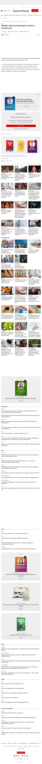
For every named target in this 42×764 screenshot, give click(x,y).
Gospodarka (3, 419)
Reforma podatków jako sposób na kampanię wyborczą (15, 702)
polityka (3, 158)
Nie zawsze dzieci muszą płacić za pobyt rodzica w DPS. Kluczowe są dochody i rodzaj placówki (21, 428)
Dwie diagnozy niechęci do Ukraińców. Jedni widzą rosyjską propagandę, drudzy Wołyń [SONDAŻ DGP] (19, 467)
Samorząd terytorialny (5, 475)
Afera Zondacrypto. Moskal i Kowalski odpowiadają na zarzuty (7, 266)
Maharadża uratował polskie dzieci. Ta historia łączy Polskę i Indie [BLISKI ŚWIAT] (20, 649)
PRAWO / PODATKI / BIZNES (21, 603)
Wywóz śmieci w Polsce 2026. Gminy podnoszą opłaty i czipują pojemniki (19, 477)
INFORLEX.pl (15, 746)
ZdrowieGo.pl (25, 746)
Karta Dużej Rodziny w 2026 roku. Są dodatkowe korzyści (7, 251)
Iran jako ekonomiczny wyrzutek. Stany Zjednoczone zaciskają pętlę (18, 549)
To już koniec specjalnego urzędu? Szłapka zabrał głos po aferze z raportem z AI (20, 488)
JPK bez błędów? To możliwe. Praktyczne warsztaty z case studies (21, 398)
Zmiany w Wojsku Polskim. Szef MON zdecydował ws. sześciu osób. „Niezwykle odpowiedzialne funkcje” (18, 461)
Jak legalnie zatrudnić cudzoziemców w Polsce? (21, 635)
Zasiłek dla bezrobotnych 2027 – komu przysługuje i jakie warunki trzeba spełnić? (20, 266)
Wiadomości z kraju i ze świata (6, 21)
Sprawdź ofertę (21, 125)
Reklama (9, 743)
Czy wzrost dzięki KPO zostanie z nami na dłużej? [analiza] (16, 728)
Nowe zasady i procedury (21, 633)
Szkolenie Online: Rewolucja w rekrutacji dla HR (21, 573)
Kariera (18, 743)
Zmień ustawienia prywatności (33, 743)
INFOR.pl (11, 746)
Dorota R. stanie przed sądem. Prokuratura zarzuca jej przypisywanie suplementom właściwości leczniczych (19, 411)
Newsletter (29, 746)
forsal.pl (32, 7)
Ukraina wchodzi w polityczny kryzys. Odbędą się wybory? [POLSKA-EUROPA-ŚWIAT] (18, 655)
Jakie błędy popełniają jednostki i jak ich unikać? (25, 100)
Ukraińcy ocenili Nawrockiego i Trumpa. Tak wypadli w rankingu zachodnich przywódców (20, 444)
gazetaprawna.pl (20, 746)
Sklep (40, 7)
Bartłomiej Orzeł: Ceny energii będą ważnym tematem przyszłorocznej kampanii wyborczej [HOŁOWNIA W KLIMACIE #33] (19, 667)
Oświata (2, 436)
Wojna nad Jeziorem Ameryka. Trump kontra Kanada (14, 538)
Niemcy (7, 158)
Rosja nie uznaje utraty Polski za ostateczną (12, 713)
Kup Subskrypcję (35, 10)
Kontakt (2, 743)
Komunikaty (14, 743)
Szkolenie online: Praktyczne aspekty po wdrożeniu (25, 103)
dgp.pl (23, 7)
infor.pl (37, 7)
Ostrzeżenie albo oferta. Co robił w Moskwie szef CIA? (14, 433)
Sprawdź (27, 106)
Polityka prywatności (23, 743)
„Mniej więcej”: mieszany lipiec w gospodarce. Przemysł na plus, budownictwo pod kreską (17, 722)
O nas (6, 743)
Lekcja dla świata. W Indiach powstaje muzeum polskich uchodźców (18, 717)
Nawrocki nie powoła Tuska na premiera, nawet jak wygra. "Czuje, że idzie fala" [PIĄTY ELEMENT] (20, 673)
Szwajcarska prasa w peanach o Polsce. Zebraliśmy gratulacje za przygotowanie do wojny (17, 543)
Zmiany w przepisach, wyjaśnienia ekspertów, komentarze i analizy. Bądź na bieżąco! (21, 605)
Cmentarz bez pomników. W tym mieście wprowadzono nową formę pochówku (18, 482)
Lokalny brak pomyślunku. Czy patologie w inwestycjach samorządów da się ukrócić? (20, 733)
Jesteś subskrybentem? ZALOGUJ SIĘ (21, 128)
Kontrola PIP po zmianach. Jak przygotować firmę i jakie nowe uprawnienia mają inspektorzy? (20, 416)
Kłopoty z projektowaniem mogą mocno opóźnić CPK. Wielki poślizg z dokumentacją (19, 422)
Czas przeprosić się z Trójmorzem (10, 697)
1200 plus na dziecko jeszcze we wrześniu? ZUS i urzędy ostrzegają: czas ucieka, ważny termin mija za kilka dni (34, 251)
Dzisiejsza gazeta (6, 10)
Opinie (2, 536)
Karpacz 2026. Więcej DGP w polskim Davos (12, 683)
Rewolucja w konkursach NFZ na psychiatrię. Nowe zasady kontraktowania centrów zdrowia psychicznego (20, 455)
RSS (40, 743)
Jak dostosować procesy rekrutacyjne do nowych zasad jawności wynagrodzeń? (21, 575)
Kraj (2, 425)
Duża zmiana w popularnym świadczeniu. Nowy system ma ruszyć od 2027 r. (20, 473)
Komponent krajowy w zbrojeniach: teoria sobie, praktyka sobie (20, 251)
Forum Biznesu (36, 746)
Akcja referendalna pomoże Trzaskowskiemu (12, 688)
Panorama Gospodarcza (21, 748)
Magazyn (2, 715)
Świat (12, 21)
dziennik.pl (28, 7)
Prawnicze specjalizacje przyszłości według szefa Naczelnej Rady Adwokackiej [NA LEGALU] (21, 661)
